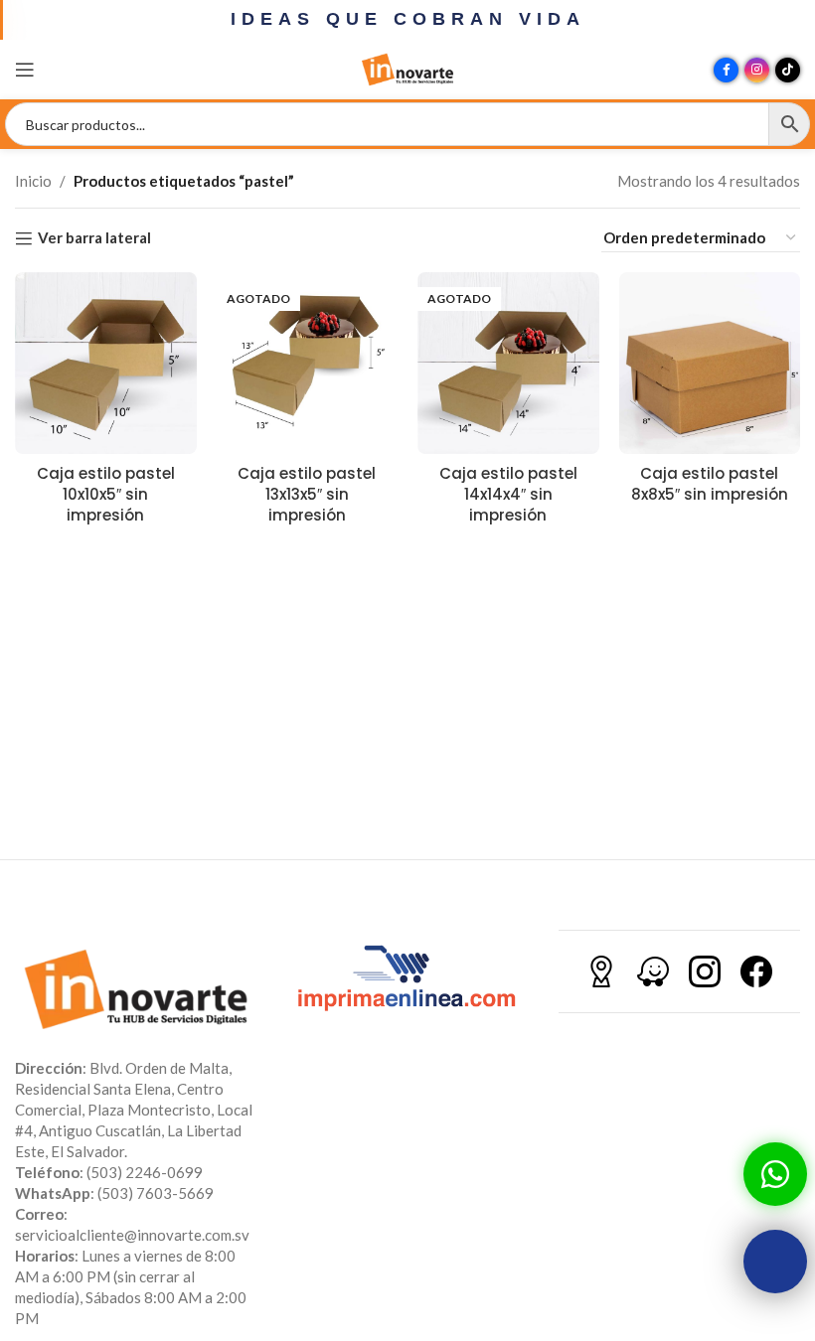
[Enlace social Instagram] (756, 70)
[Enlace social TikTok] (787, 70)
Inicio (33, 181)
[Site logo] (407, 67)
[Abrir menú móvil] (25, 69)
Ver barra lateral (94, 238)
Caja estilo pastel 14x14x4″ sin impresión (508, 494)
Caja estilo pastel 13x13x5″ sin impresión (307, 494)
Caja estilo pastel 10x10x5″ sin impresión (106, 494)
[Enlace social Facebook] (726, 70)
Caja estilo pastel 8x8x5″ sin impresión (709, 484)
